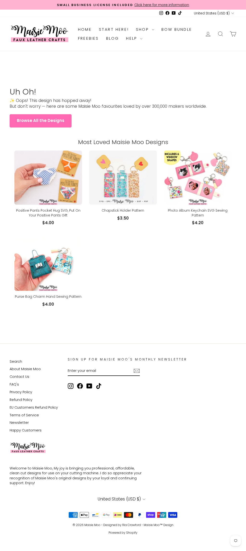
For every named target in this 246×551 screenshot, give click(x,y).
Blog (112, 38)
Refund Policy (21, 399)
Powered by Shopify (123, 533)
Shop (143, 29)
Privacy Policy (21, 392)
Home (85, 29)
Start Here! (114, 29)
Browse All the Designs (40, 120)
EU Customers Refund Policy (34, 407)
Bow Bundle (176, 29)
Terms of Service (24, 415)
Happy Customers (26, 430)
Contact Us (19, 376)
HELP (132, 38)
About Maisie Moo (25, 369)
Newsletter (19, 422)
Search (16, 361)
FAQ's (14, 384)
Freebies (88, 38)
